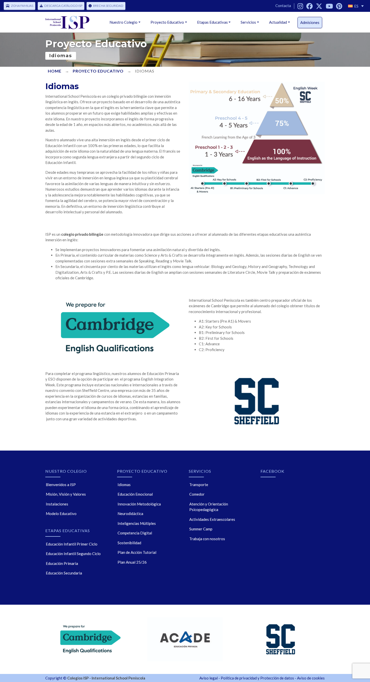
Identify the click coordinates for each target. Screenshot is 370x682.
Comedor (197, 494)
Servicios (248, 22)
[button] (356, 6)
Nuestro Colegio (123, 22)
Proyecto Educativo (167, 22)
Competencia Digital (135, 533)
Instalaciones (57, 504)
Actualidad (278, 22)
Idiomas (124, 484)
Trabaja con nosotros (207, 538)
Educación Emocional (135, 494)
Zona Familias (22, 6)
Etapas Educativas (212, 22)
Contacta (283, 5)
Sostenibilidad (129, 542)
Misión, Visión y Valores (66, 494)
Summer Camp (200, 529)
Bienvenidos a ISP (61, 484)
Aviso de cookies (311, 678)
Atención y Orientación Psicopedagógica (208, 507)
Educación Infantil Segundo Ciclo (73, 553)
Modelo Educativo (61, 513)
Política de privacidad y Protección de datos (257, 678)
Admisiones (309, 22)
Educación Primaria (62, 563)
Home (54, 71)
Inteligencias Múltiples (137, 523)
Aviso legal (208, 678)
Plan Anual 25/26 (132, 562)
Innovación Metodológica (139, 504)
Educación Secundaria (64, 573)
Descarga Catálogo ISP (63, 6)
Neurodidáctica (130, 513)
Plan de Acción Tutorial (137, 552)
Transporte (198, 484)
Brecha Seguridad (108, 6)
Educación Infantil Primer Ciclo (71, 544)
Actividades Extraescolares (212, 519)
